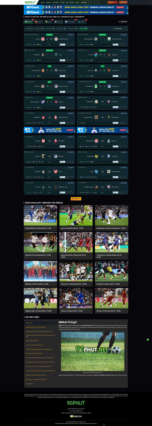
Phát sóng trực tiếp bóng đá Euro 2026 (34, 353)
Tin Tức (77, 2)
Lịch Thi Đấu (55, 2)
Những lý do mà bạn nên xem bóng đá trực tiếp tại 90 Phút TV (39, 366)
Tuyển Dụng (83, 2)
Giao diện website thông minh (32, 340)
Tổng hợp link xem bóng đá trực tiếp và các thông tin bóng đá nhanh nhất (40, 336)
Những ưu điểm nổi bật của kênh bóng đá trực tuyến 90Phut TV (39, 331)
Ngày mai (74, 28)
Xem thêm (75, 199)
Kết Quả (72, 2)
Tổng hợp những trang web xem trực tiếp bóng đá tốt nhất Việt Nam (40, 370)
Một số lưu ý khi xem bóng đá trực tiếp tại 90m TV (36, 379)
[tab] (28, 22)
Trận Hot (40, 28)
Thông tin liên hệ (29, 383)
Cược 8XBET (123, 2)
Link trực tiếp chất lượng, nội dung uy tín (34, 345)
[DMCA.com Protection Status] (76, 416)
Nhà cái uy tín (113, 2)
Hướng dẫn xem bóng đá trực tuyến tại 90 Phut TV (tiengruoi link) (40, 357)
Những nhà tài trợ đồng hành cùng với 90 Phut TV (36, 375)
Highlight (48, 2)
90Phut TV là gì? (29, 323)
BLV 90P (51, 28)
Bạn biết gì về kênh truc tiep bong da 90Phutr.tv (36, 327)
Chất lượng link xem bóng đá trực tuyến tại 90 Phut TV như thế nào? (40, 362)
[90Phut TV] (30, 2)
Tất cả (84, 28)
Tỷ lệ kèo (62, 2)
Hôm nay (63, 28)
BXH (67, 2)
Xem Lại (42, 2)
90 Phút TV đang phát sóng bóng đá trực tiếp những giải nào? (39, 349)
